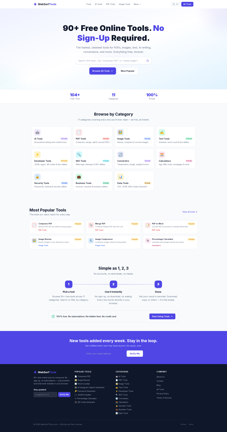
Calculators (122, 402)
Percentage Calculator (86, 398)
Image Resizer (82, 380)
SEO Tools (122, 395)
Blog (159, 385)
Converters (122, 398)
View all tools (188, 212)
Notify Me (135, 353)
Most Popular (128, 71)
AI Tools (98, 4)
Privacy (183, 424)
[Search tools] (148, 61)
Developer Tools (124, 391)
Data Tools (122, 413)
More (136, 4)
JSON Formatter (83, 395)
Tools (88, 4)
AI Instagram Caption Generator (90, 387)
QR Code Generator (85, 402)
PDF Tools (110, 4)
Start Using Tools (161, 316)
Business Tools (124, 409)
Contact (160, 381)
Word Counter (82, 384)
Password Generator (85, 391)
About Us (160, 377)
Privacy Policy (163, 393)
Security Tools (123, 406)
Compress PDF (83, 376)
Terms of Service (164, 398)
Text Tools (122, 387)
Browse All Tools (101, 71)
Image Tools (124, 4)
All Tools (187, 4)
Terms (190, 424)
